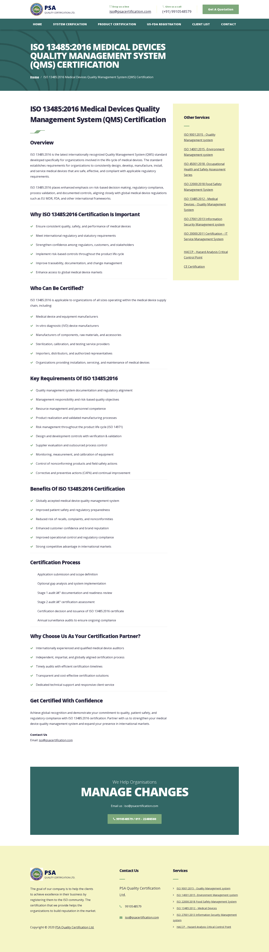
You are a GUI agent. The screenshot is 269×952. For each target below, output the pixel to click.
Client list (201, 24)
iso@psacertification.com (130, 11)
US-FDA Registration (164, 24)
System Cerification (70, 24)
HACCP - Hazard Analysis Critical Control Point (204, 927)
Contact (228, 24)
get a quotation (220, 9)
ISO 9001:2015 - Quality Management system (203, 888)
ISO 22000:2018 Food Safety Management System (207, 901)
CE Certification (194, 267)
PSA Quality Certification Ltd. (74, 927)
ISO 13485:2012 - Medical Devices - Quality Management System (205, 204)
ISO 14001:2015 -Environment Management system (207, 895)
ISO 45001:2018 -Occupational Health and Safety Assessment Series (204, 169)
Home (37, 24)
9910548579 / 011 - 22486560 (135, 819)
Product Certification (117, 24)
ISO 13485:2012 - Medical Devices (197, 908)
